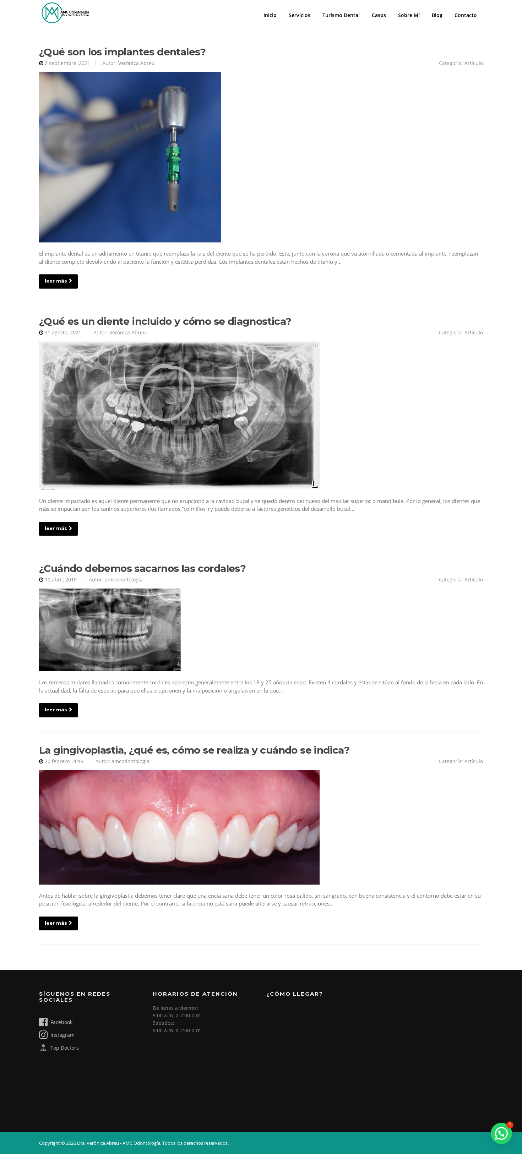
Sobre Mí (409, 15)
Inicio (270, 15)
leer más (56, 281)
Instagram (62, 1035)
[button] (501, 1133)
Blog (437, 15)
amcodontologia (124, 579)
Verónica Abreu (136, 63)
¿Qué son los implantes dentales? (122, 52)
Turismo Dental (341, 15)
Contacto (466, 15)
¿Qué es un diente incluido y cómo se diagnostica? (165, 321)
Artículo (473, 63)
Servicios (299, 15)
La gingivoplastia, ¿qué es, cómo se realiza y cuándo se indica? (194, 750)
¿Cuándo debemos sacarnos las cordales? (142, 568)
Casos (379, 15)
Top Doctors (64, 1047)
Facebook (61, 1022)
